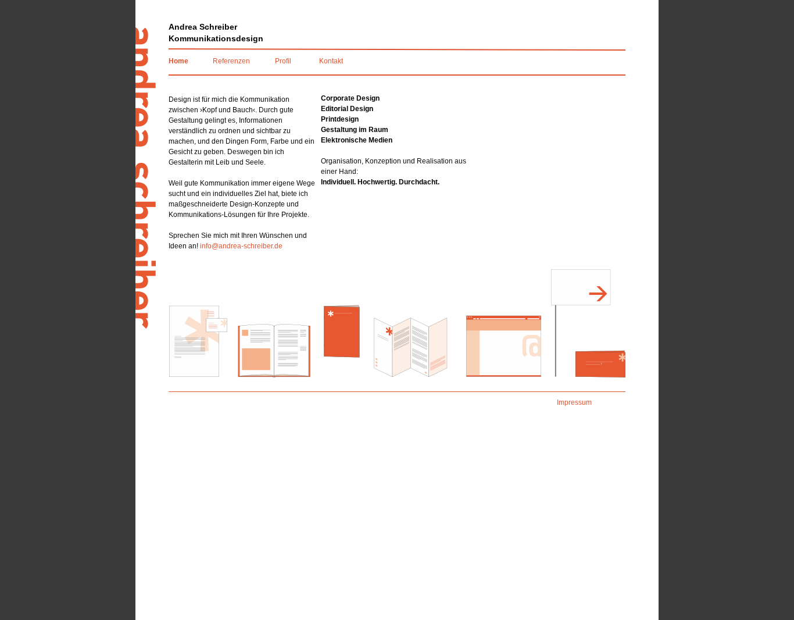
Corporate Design (350, 98)
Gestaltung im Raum (354, 130)
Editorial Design (347, 109)
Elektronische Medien (356, 140)
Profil (283, 61)
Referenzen (231, 61)
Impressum (574, 402)
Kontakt (331, 61)
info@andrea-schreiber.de (241, 246)
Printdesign (340, 119)
